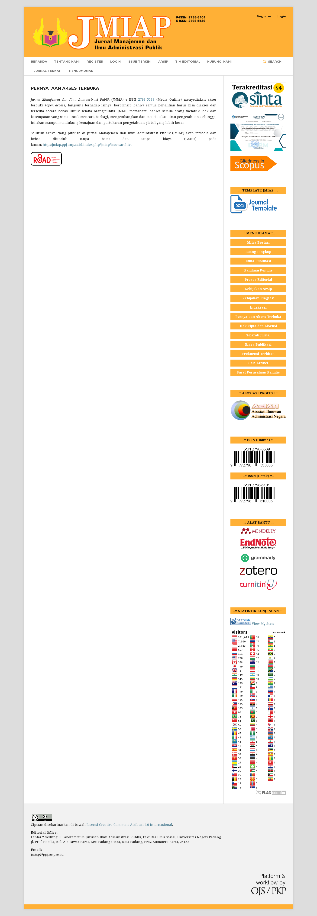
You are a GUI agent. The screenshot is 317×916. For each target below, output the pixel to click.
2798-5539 (146, 99)
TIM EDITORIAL (187, 61)
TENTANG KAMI (67, 61)
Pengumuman (81, 71)
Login (115, 61)
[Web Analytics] (240, 623)
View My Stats (263, 623)
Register (95, 61)
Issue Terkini (139, 61)
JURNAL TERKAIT (48, 71)
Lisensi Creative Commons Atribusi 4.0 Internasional (129, 824)
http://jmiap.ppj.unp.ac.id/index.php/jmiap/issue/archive (88, 144)
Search (274, 61)
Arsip (163, 61)
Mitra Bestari (258, 242)
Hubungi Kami (219, 61)
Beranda (39, 61)
